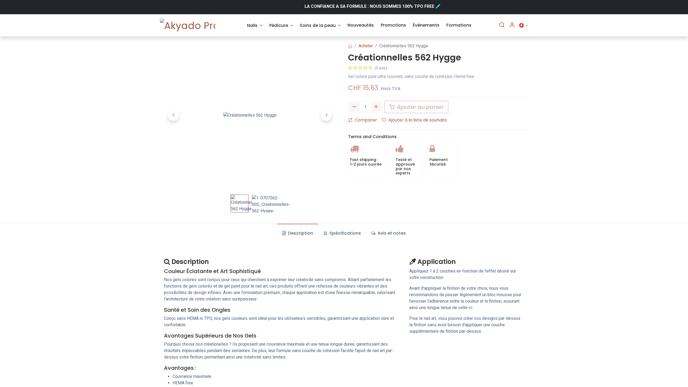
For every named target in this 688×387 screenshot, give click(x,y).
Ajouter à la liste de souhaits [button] (417, 120)
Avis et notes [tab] (391, 233)
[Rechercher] (502, 25)
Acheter (366, 45)
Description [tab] (300, 233)
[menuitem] (254, 25)
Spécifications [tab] (344, 233)
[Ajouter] (376, 107)
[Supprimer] (354, 107)
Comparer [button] (366, 120)
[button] (173, 115)
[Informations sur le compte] (512, 25)
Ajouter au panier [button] (420, 107)
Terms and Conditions (372, 137)
